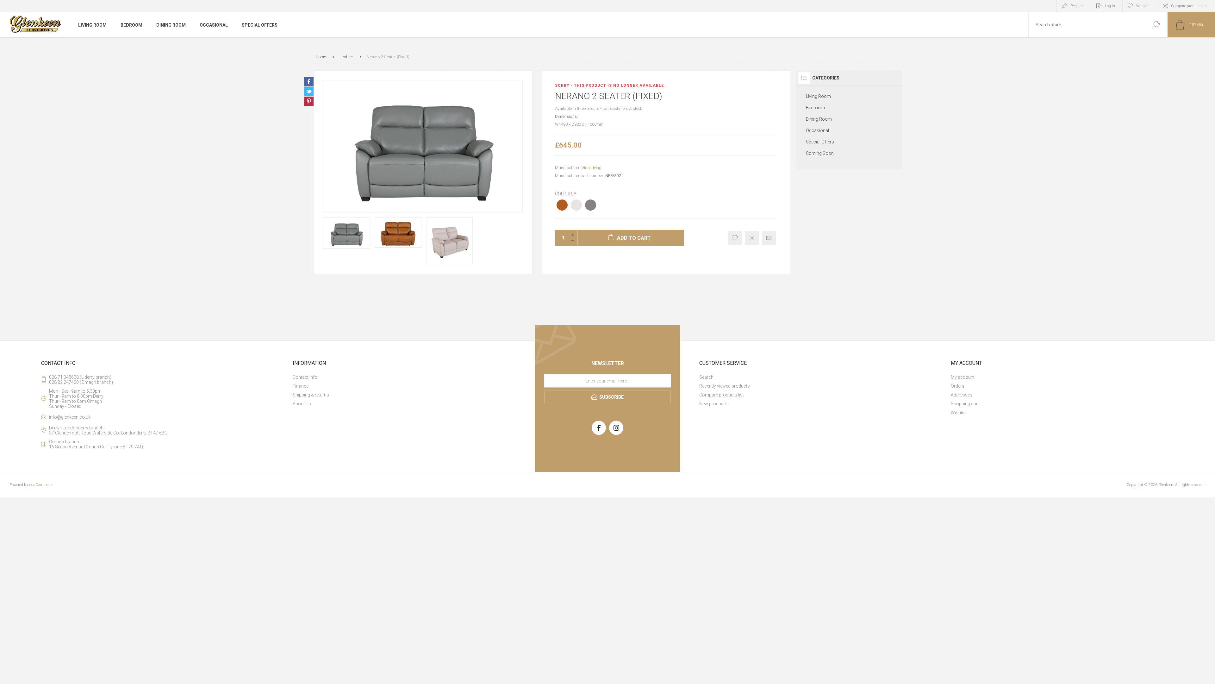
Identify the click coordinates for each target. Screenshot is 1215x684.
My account (963, 377)
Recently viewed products (724, 386)
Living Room (818, 96)
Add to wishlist (735, 238)
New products (713, 403)
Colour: (564, 193)
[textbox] (1086, 24)
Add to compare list (752, 238)
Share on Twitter (309, 91)
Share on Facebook (309, 81)
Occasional (817, 130)
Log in (1110, 6)
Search (1156, 24)
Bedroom (815, 107)
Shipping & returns (311, 394)
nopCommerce (41, 485)
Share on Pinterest (309, 101)
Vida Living (591, 167)
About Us (302, 403)
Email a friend (769, 238)
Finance (300, 386)
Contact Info (305, 377)
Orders (957, 386)
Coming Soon (820, 153)
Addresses (961, 394)
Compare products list (1189, 6)
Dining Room (819, 119)
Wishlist (959, 412)
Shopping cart (965, 403)
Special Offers (820, 141)
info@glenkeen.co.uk (69, 417)
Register (1077, 6)
